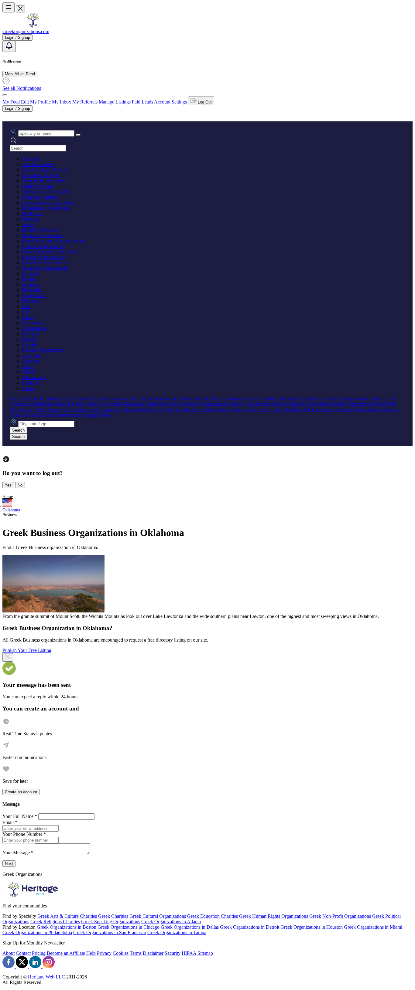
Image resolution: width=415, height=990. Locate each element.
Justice (28, 224)
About (8, 953)
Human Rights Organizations (50, 251)
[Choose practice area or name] (78, 135)
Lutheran (30, 284)
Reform (29, 339)
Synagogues (33, 322)
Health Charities (37, 186)
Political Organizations (43, 257)
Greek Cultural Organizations (157, 916)
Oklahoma (11, 510)
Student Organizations (43, 350)
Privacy (104, 953)
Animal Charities (38, 164)
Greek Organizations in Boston (66, 927)
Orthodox (31, 333)
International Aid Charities (47, 191)
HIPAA (189, 953)
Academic (31, 355)
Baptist (28, 279)
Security (172, 953)
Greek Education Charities (212, 916)
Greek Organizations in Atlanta (171, 921)
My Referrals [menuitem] (85, 101)
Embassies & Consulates (45, 208)
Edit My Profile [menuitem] (36, 101)
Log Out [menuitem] (204, 102)
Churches (31, 273)
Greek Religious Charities (55, 921)
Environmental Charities (45, 180)
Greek (28, 366)
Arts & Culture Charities (45, 169)
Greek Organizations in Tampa (176, 932)
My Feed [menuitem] (11, 101)
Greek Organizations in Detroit (249, 927)
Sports (28, 388)
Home (7, 496)
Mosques (30, 300)
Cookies (121, 953)
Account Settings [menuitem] (170, 101)
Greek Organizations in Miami (373, 927)
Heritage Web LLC (46, 976)
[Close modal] (7, 657)
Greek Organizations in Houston (311, 927)
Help (91, 953)
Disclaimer (153, 953)
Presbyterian (34, 295)
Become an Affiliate (66, 953)
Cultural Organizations (43, 246)
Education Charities (41, 175)
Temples (30, 344)
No (20, 485)
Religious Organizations (45, 268)
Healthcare (32, 213)
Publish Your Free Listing (26, 650)
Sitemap (205, 953)
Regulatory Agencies (42, 235)
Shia (26, 306)
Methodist (31, 290)
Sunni (27, 317)
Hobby (28, 372)
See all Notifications (21, 88)
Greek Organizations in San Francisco (109, 932)
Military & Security (40, 229)
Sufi (26, 311)
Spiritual (30, 382)
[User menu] (4, 95)
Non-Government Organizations (53, 240)
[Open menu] (8, 7)
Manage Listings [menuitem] (115, 101)
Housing (30, 219)
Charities (30, 158)
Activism (30, 361)
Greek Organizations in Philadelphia (37, 932)
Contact (23, 953)
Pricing (39, 953)
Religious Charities (40, 197)
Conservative (34, 328)
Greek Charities (113, 916)
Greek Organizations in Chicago (128, 927)
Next (9, 863)
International (34, 377)
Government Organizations (48, 202)
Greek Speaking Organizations (110, 921)
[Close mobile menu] (20, 8)
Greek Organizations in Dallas (190, 927)
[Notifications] (9, 46)
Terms (136, 953)
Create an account (21, 792)
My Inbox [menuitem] (61, 101)
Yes (8, 485)
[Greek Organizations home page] (32, 26)
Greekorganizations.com (25, 31)
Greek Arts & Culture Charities (67, 916)
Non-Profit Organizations (46, 262)
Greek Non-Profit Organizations (340, 916)
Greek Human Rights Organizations (273, 916)
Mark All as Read (20, 74)
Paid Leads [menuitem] (142, 101)
